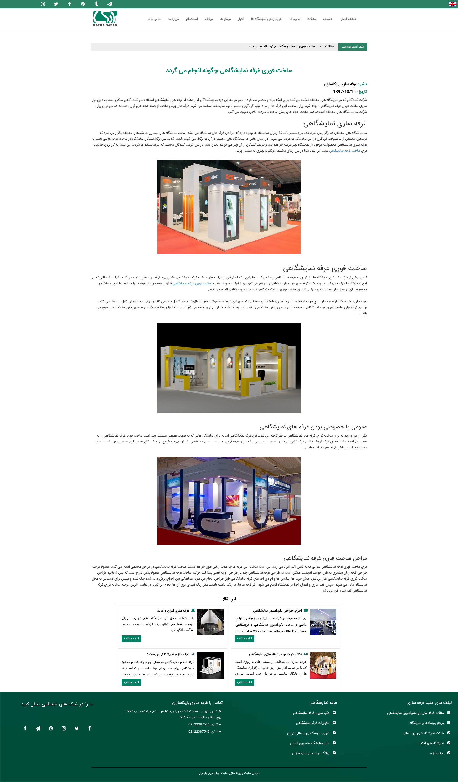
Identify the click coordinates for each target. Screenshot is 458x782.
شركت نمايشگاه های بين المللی (423, 733)
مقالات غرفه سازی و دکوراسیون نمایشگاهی (416, 713)
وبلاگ (209, 19)
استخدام (192, 19)
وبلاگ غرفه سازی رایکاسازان (311, 753)
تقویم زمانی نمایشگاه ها (266, 19)
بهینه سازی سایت (230, 773)
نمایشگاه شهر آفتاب (432, 743)
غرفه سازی (437, 753)
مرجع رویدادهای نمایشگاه (427, 723)
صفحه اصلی (347, 19)
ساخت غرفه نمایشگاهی (344, 151)
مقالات (311, 19)
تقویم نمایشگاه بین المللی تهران (308, 733)
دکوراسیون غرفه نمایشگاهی (311, 713)
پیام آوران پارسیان (208, 773)
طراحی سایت (251, 773)
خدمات (327, 19)
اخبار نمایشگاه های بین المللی (310, 743)
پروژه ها (295, 19)
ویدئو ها (225, 19)
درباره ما (173, 19)
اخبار (241, 19)
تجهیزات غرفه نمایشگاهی (313, 723)
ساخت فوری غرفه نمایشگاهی (192, 284)
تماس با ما (154, 19)
